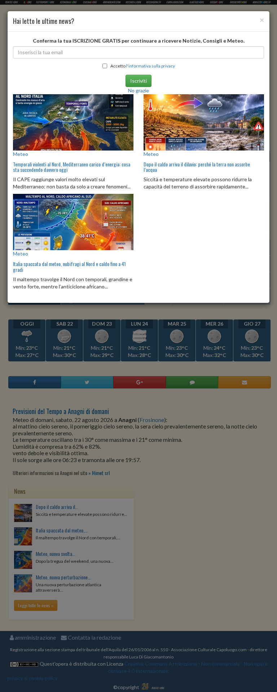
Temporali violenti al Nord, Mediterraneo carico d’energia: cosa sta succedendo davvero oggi (71, 166)
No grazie (138, 90)
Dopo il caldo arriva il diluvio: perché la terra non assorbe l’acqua (197, 166)
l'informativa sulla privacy (150, 66)
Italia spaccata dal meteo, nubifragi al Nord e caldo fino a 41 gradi (69, 266)
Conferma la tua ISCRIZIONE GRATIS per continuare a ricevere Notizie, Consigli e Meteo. (139, 41)
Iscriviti (138, 81)
